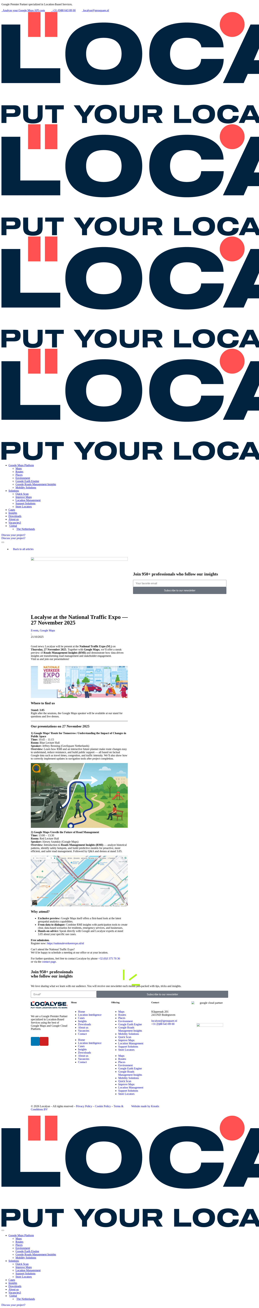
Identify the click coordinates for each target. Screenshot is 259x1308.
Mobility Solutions (128, 1033)
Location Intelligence (89, 1014)
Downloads (84, 1024)
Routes (122, 1014)
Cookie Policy (103, 1106)
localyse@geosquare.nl (164, 1020)
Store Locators (126, 1049)
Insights (82, 1021)
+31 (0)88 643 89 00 (162, 1023)
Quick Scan (124, 1037)
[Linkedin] (35, 1041)
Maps (121, 1011)
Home (81, 1011)
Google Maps (47, 630)
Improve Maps (126, 1040)
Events (34, 630)
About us (83, 1027)
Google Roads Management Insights (130, 1029)
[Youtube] (44, 1041)
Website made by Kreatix (145, 1106)
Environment (125, 1021)
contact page (49, 961)
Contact (82, 1033)
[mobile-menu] (2, 542)
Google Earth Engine (130, 1024)
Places (121, 1017)
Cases (81, 1017)
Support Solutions (128, 1046)
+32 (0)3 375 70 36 (109, 958)
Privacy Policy (84, 1106)
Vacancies (83, 1030)
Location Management (130, 1043)
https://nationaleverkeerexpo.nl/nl (65, 943)
